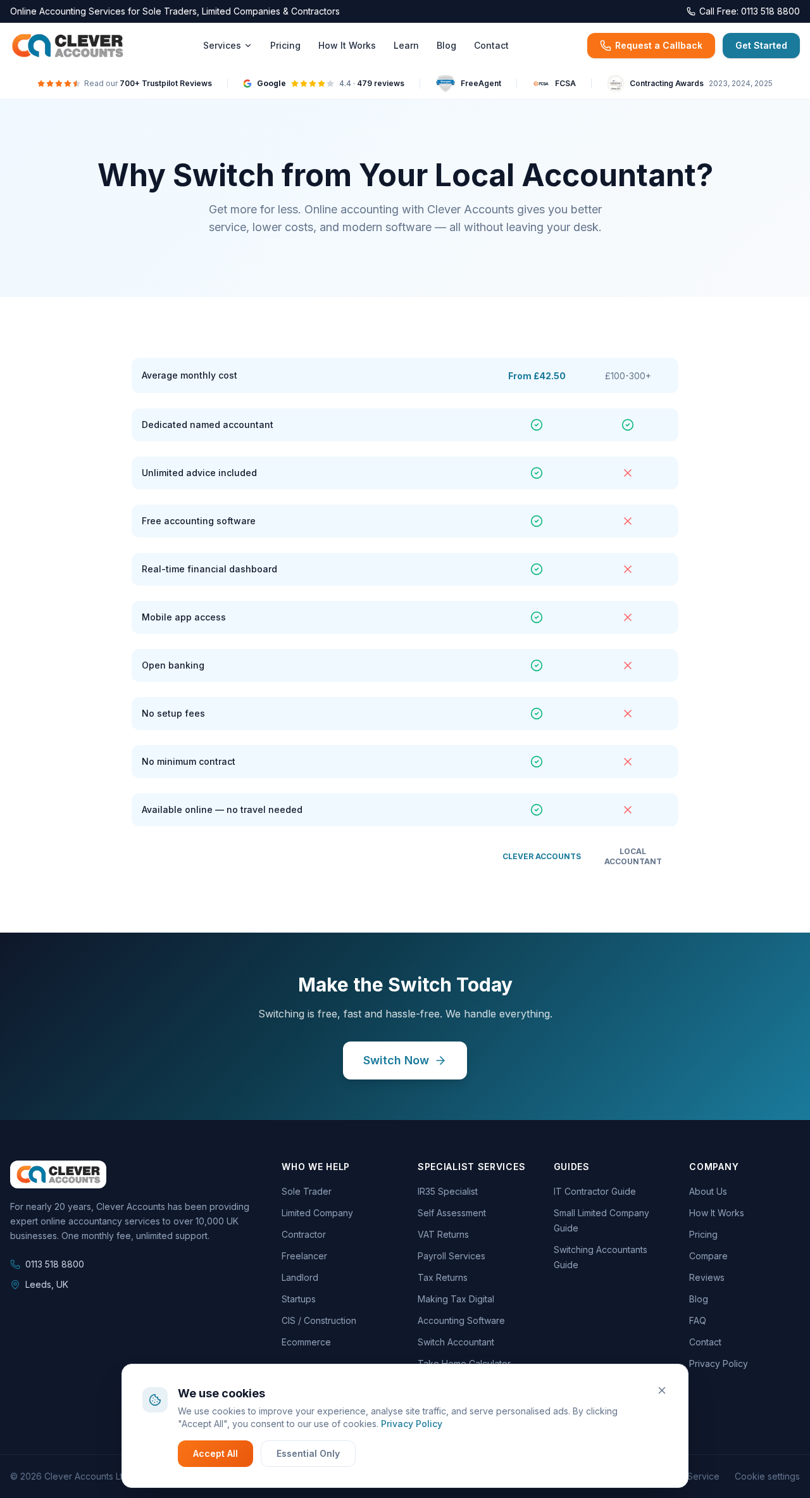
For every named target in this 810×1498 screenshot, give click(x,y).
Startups (299, 1298)
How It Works (347, 45)
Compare (708, 1255)
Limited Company (317, 1212)
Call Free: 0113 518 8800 (749, 11)
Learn (406, 45)
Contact (491, 45)
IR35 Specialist (448, 1191)
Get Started (761, 45)
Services (222, 45)
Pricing (285, 45)
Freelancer (304, 1255)
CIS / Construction (319, 1320)
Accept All (215, 1453)
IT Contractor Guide (595, 1191)
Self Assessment (452, 1212)
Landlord (300, 1277)
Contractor (304, 1234)
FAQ (697, 1320)
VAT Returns (443, 1234)
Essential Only (308, 1453)
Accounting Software (461, 1320)
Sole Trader (307, 1191)
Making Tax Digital (456, 1298)
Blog (446, 45)
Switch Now (396, 1060)
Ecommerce (306, 1342)
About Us (708, 1191)
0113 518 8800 (54, 1264)
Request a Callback (658, 45)
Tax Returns (443, 1277)
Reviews (707, 1277)
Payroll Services (451, 1255)
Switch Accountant (456, 1342)
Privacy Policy (411, 1423)
